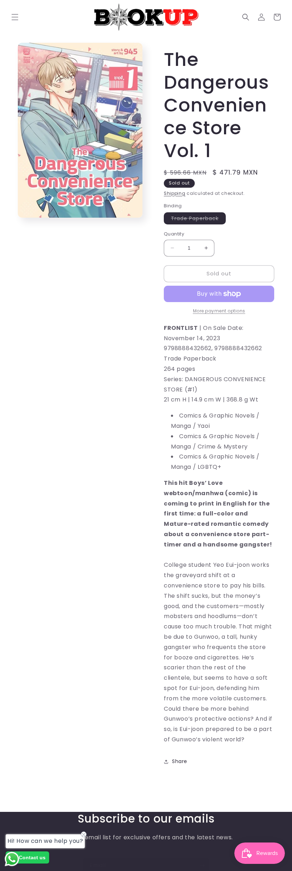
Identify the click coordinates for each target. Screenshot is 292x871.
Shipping (175, 193)
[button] (15, 17)
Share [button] (179, 761)
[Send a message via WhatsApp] (12, 859)
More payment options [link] (219, 311)
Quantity (174, 233)
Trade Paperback (198, 219)
